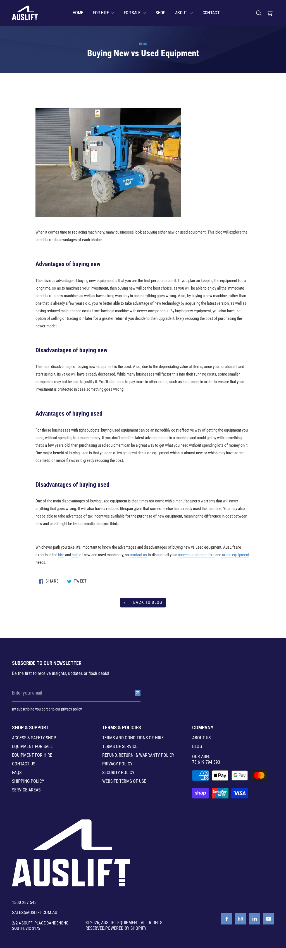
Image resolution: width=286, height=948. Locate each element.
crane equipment (235, 554)
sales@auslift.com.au (34, 912)
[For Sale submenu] (144, 13)
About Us (201, 738)
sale (75, 554)
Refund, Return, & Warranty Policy (138, 755)
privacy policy (71, 709)
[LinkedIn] (254, 918)
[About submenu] (191, 13)
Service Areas (26, 790)
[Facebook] (226, 918)
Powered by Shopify (125, 928)
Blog (143, 44)
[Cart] (270, 13)
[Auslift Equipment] (25, 13)
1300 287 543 (24, 902)
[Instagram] (240, 918)
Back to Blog (147, 602)
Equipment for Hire (32, 755)
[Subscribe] (137, 693)
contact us (138, 554)
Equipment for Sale (32, 746)
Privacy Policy (117, 764)
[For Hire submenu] (112, 13)
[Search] (258, 13)
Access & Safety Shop (34, 738)
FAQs (17, 772)
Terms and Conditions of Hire (133, 738)
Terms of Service (119, 746)
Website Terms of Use (124, 781)
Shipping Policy (28, 781)
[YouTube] (268, 918)
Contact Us (23, 764)
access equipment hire (196, 554)
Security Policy (118, 772)
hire (61, 554)
